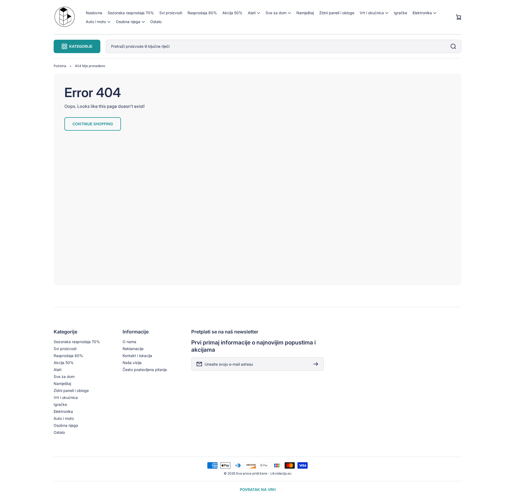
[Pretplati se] (317, 364)
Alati (57, 369)
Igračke (60, 404)
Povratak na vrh (257, 489)
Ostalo (59, 432)
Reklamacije (133, 348)
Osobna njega (66, 425)
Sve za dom (64, 376)
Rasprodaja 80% (68, 355)
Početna (60, 66)
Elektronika (63, 411)
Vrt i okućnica (66, 397)
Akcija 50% (64, 362)
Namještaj (62, 383)
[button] (254, 12)
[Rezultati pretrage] (454, 46)
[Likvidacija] (64, 17)
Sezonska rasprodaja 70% (77, 341)
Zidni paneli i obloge (71, 390)
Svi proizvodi (65, 348)
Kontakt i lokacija (137, 355)
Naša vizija (132, 362)
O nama (129, 341)
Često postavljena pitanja (145, 369)
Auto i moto (64, 418)
